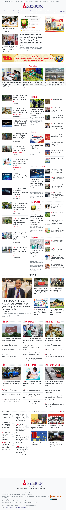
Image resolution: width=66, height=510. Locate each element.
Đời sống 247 (20, 11)
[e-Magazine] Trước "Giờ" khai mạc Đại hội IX (55, 426)
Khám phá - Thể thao (17, 114)
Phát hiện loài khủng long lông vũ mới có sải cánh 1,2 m (20, 110)
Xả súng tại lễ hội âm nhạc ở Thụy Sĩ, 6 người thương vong (37, 111)
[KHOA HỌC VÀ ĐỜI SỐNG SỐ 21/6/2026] (37, 138)
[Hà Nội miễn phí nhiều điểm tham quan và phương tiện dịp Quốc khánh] (57, 303)
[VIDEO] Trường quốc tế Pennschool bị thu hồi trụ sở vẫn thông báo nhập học (41, 291)
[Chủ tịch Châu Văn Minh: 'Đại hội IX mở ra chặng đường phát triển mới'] (39, 419)
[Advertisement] (33, 465)
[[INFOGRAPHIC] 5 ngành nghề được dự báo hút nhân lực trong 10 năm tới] (47, 257)
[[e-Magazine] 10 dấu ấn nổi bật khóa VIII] (39, 436)
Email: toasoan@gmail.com (36, 1)
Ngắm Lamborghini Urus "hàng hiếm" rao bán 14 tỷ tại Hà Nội (11, 383)
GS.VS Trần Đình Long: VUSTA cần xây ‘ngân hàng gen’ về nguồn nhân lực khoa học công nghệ (57, 126)
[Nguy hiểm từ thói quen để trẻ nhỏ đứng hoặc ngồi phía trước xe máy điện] (47, 230)
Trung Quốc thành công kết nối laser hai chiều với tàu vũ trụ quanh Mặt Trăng (37, 183)
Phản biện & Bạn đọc (39, 11)
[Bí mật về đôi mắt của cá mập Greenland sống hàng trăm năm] (7, 191)
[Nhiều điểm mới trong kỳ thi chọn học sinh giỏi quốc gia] (10, 21)
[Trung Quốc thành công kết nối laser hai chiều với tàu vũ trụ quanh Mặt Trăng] (37, 173)
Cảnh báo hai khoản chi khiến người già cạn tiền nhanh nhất (32, 389)
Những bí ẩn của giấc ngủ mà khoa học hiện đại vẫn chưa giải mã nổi (20, 177)
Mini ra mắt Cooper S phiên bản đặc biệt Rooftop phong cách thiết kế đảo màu (57, 195)
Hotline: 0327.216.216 (25, 1)
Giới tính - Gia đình (48, 11)
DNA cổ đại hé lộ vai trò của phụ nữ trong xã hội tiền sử (19, 148)
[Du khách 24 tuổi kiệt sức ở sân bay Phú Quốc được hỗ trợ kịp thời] (37, 244)
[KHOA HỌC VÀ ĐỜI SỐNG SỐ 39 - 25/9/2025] (47, 152)
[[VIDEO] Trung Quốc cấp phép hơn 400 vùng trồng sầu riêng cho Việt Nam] (33, 74)
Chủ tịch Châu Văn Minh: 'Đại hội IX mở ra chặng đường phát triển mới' (38, 427)
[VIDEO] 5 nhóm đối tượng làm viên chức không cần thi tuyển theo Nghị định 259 (11, 84)
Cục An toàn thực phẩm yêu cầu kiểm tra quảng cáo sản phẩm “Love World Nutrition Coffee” (30, 38)
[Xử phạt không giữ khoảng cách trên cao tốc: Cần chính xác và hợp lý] (54, 373)
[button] (58, 411)
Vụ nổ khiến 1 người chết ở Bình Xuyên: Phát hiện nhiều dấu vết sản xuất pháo (20, 206)
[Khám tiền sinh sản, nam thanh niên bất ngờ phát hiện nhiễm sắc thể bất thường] (47, 222)
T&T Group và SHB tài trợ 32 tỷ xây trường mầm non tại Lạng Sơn (57, 242)
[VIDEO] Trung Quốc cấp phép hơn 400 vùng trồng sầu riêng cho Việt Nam (32, 84)
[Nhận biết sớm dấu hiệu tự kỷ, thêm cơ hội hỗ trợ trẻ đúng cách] (7, 161)
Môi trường (31, 11)
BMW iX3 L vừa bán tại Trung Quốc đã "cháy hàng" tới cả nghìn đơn (57, 179)
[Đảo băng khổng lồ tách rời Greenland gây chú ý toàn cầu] (7, 123)
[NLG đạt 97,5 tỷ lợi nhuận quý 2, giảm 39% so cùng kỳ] (11, 330)
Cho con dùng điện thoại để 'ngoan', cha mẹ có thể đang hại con (32, 396)
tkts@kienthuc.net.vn (25, 507)
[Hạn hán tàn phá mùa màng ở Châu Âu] (47, 101)
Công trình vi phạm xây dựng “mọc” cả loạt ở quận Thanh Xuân (11, 344)
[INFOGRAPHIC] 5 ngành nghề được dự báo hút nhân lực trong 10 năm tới (57, 258)
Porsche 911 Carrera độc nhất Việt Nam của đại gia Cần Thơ (11, 389)
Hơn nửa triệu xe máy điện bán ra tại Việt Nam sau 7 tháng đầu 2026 (57, 186)
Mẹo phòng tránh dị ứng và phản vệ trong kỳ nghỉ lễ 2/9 (31, 353)
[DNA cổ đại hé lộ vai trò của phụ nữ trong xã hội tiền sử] (7, 149)
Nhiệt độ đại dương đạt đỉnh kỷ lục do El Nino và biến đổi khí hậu (6, 426)
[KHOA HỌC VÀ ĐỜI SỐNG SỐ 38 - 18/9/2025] (47, 160)
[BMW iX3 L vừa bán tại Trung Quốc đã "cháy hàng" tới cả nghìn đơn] (47, 179)
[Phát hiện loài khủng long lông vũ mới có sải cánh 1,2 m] (7, 110)
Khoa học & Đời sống (33, 5)
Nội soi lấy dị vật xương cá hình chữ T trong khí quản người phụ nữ (20, 236)
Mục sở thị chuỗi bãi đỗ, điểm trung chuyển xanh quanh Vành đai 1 (6, 446)
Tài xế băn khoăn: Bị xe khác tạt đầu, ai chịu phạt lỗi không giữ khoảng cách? (53, 390)
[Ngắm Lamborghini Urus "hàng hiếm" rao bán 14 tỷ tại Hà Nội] (11, 373)
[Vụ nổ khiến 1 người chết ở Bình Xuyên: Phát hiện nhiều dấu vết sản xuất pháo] (7, 205)
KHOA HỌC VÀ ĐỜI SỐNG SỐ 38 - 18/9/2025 (57, 159)
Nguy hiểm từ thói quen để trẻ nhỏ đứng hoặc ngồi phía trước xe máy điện (57, 230)
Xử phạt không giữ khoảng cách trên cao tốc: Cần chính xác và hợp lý (54, 383)
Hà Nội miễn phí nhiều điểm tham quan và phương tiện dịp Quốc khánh (57, 312)
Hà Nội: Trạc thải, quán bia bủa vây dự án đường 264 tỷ (6, 416)
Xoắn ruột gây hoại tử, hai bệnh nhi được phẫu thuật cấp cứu (32, 359)
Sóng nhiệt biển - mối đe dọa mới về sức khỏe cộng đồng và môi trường (7, 436)
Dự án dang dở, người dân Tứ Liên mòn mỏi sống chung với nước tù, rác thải (20, 417)
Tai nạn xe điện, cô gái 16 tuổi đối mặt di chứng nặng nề (32, 402)
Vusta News (35, 411)
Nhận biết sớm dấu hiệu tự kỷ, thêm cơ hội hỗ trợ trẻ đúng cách (20, 162)
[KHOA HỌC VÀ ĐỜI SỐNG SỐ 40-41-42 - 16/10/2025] (47, 144)
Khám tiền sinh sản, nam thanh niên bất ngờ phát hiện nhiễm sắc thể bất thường (57, 222)
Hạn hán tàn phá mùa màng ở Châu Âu (57, 100)
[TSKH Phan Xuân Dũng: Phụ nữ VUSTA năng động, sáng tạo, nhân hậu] (56, 436)
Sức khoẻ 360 (56, 11)
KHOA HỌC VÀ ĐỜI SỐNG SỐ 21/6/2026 (36, 147)
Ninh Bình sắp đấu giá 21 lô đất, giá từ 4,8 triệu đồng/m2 (11, 350)
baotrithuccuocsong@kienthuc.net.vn (12, 507)
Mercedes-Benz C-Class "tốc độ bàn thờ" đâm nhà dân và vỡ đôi (11, 400)
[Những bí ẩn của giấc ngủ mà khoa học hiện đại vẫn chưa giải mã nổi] (7, 176)
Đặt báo (17, 1)
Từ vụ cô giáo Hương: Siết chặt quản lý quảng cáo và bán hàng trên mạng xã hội (54, 397)
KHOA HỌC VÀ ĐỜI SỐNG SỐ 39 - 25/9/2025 (57, 151)
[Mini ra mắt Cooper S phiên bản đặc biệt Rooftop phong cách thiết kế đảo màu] (47, 194)
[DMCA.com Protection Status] (53, 499)
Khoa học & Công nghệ (11, 11)
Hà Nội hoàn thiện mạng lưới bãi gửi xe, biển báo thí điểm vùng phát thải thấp (21, 428)
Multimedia (62, 11)
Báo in (34, 132)
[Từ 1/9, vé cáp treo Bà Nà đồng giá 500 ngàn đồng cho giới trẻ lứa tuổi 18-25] (47, 266)
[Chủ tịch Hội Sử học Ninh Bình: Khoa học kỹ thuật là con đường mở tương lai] (10, 39)
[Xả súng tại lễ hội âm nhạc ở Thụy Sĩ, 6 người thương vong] (37, 103)
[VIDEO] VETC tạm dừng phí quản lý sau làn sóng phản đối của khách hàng (54, 84)
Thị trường (25, 11)
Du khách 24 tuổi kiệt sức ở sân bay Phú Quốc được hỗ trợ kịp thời (36, 253)
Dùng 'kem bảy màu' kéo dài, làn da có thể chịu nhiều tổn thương (32, 347)
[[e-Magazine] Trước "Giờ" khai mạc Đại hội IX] (56, 419)
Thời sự (4, 11)
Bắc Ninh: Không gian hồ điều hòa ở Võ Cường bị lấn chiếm (20, 97)
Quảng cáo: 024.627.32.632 (48, 1)
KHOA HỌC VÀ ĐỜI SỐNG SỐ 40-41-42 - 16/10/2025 (57, 144)
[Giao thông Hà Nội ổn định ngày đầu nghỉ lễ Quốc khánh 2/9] (7, 250)
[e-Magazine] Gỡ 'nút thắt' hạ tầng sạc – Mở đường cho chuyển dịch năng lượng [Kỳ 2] (21, 450)
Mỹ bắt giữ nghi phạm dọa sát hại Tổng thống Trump (11, 395)
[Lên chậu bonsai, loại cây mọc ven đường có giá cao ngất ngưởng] (7, 220)
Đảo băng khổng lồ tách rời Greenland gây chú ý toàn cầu (20, 123)
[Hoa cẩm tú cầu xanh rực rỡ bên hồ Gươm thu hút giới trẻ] (47, 214)
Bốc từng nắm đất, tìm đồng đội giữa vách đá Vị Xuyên (20, 136)
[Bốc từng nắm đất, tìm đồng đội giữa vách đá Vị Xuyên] (7, 136)
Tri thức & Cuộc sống (56, 496)
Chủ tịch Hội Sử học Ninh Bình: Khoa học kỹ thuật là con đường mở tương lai (9, 48)
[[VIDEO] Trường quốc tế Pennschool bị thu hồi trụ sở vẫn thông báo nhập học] (41, 282)
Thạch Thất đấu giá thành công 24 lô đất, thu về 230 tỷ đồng (11, 355)
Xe (4, 365)
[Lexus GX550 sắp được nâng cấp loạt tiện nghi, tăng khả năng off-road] (47, 171)
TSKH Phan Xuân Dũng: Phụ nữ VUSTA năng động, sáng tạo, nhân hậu (55, 444)
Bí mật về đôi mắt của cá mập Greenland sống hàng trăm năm (20, 191)
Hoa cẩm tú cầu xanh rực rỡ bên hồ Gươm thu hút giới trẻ (57, 214)
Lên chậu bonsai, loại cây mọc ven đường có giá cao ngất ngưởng (20, 221)
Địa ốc (5, 321)
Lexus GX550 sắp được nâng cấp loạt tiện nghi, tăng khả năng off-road (56, 171)
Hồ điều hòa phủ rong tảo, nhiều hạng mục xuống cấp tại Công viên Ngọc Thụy (21, 439)
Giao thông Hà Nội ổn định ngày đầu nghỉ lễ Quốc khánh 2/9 (20, 250)
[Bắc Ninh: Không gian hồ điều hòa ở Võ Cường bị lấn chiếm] (7, 98)
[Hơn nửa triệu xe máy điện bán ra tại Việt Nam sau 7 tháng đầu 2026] (47, 186)
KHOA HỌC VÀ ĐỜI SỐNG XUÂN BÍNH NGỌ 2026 (57, 135)
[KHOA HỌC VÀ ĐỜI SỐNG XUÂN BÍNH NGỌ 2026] (47, 137)
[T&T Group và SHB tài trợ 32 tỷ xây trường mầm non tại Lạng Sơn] (47, 242)
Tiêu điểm (33, 275)
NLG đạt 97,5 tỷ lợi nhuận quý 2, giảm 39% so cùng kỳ (11, 339)
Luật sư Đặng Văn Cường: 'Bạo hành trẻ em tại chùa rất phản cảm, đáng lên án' (54, 404)
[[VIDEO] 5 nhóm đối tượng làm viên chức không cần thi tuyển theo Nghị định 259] (11, 74)
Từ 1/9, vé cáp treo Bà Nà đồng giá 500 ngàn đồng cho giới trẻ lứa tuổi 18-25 (57, 266)
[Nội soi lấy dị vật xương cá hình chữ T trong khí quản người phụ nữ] (7, 235)
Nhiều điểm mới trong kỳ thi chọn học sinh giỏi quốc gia (9, 28)
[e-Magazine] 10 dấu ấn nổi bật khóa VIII (38, 443)
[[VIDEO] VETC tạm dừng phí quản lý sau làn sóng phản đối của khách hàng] (54, 74)
